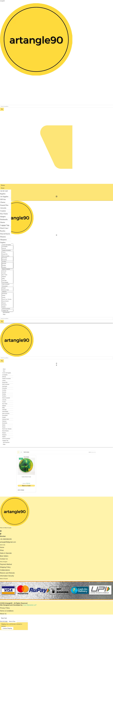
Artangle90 (2, 0)
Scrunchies (4, 259)
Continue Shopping (7, 628)
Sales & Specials (6, 553)
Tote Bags (4, 280)
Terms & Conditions (6, 611)
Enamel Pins (4, 205)
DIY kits (3, 199)
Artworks (3, 208)
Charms (2, 202)
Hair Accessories (5, 255)
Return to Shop (12, 621)
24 (93, 452)
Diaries (2, 222)
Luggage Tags (4, 225)
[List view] (21, 452)
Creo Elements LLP (29, 605)
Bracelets (4, 263)
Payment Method (6, 564)
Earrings (4, 265)
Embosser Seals (5, 289)
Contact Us (4, 559)
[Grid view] (18, 452)
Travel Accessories (6, 308)
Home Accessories (6, 269)
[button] (6, 188)
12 (91, 452)
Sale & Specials (6, 312)
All (95, 452)
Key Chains (4, 214)
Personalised (4, 286)
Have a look (26, 485)
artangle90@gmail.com (8, 542)
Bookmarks (4, 219)
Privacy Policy (5, 608)
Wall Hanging (5, 282)
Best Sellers (4, 556)
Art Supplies (4, 196)
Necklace (4, 267)
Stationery (4, 291)
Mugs (3, 278)
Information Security (7, 576)
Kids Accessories (5, 284)
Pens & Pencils (5, 234)
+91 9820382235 (6, 539)
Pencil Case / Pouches (4, 229)
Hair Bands (4, 257)
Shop (2, 550)
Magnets (4, 276)
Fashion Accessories (6, 250)
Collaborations (5, 570)
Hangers (3, 216)
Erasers (3, 297)
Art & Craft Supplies (4, 192)
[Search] (2, 109)
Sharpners (3, 239)
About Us (3, 614)
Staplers (2, 242)
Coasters (3, 211)
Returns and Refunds (7, 573)
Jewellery (4, 261)
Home (3, 185)
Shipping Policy (5, 567)
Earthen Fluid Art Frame (26, 476)
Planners (3, 237)
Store (2, 188)
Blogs (4, 314)
